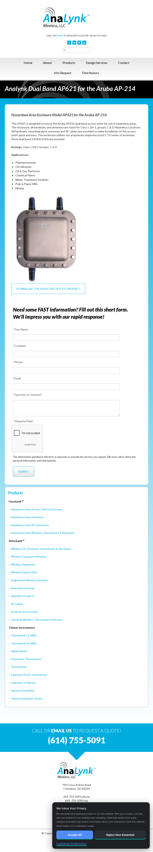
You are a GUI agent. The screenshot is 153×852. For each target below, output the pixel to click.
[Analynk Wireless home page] (76, 17)
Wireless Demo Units (24, 572)
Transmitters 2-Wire (23, 635)
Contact (123, 62)
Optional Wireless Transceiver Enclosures (37, 619)
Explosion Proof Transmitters (29, 674)
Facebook (69, 43)
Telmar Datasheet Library (26, 698)
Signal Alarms (19, 651)
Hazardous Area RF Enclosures (30, 525)
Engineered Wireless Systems (29, 580)
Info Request (62, 73)
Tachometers (19, 666)
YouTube (84, 43)
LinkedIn (74, 43)
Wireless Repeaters (23, 564)
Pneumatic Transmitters (26, 659)
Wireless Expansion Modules (29, 556)
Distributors (90, 73)
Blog (79, 43)
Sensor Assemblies (23, 690)
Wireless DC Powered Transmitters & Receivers (41, 548)
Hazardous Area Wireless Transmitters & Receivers (43, 532)
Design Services (96, 62)
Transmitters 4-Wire (23, 643)
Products (69, 62)
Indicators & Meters (23, 682)
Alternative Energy (22, 588)
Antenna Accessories (24, 611)
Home (28, 62)
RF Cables (17, 604)
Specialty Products (22, 596)
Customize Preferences (71, 843)
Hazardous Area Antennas (27, 517)
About (47, 62)
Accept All (75, 835)
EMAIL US (61, 730)
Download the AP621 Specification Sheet (48, 288)
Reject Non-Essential (120, 835)
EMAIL (59, 35)
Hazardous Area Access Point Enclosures (36, 509)
